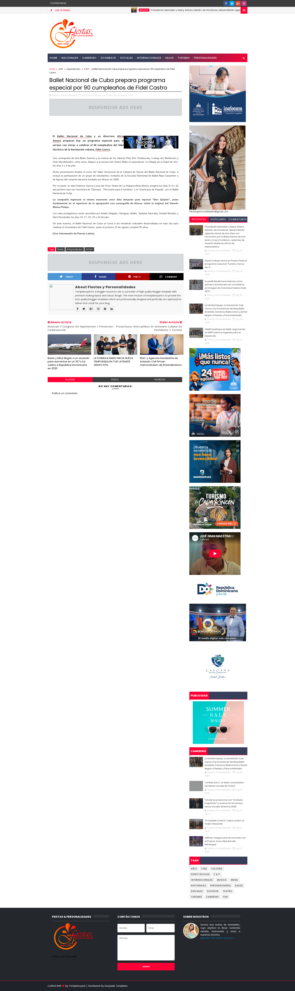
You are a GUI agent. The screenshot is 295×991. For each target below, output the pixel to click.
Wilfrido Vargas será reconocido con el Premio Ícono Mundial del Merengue (225, 841)
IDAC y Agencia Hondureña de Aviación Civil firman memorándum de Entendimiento (161, 361)
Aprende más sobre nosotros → (218, 937)
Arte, (110, 95)
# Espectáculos (74, 249)
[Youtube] (220, 3)
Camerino (89, 58)
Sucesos (213, 891)
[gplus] (238, 3)
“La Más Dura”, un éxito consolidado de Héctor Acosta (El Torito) (224, 784)
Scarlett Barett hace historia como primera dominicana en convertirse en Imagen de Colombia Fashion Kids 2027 (225, 286)
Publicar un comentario (65, 393)
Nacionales (69, 58)
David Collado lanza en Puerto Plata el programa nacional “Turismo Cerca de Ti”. (226, 264)
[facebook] (226, 3)
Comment (171, 276)
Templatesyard (77, 985)
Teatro (227, 891)
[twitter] (232, 3)
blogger (70, 379)
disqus (114, 379)
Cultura (216, 868)
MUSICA (222, 879)
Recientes (199, 219)
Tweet (69, 276)
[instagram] (244, 3)
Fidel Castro (102, 149)
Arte (61, 68)
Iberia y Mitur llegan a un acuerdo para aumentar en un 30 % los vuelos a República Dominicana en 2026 (68, 363)
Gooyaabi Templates (116, 985)
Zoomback (108, 58)
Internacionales (149, 58)
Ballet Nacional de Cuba (74, 136)
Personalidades (205, 58)
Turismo (184, 58)
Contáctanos (58, 3)
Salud (169, 58)
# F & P (89, 249)
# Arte (60, 249)
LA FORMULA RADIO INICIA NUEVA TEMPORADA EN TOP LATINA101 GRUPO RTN (113, 361)
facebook (159, 379)
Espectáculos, (121, 95)
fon (225, 896)
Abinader (119, 10)
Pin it (137, 276)
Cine (204, 868)
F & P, (131, 95)
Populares (218, 219)
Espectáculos (73, 68)
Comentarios (238, 220)
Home (53, 58)
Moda (234, 879)
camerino (212, 896)
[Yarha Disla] (244, 985)
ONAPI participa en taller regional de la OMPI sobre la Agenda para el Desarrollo (225, 332)
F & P (86, 68)
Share (103, 276)
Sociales (126, 58)
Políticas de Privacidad (64, 956)
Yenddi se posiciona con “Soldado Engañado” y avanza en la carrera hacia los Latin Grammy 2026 (224, 803)
